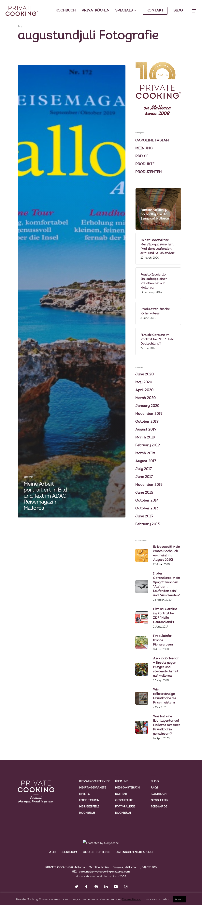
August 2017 (145, 461)
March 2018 (145, 453)
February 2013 (147, 524)
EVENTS (84, 794)
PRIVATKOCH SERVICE (94, 781)
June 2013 (144, 516)
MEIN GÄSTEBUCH (127, 787)
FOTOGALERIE (125, 806)
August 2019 (145, 429)
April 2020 (144, 390)
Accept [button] (179, 899)
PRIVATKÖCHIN (95, 10)
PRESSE (28, 477)
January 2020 (147, 406)
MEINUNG (144, 148)
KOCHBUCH (66, 10)
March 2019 (145, 437)
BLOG (178, 10)
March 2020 (145, 398)
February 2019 (147, 445)
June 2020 (144, 374)
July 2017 (143, 469)
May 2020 (143, 382)
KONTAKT (155, 10)
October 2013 (146, 508)
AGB (52, 852)
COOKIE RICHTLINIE (96, 852)
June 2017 (144, 477)
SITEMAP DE (159, 806)
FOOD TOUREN (89, 800)
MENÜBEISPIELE (89, 806)
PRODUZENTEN (148, 172)
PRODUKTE (144, 164)
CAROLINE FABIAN (152, 140)
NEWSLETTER (159, 800)
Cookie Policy (131, 899)
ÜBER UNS (121, 781)
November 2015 (149, 485)
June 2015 (144, 493)
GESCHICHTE (124, 800)
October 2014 (146, 500)
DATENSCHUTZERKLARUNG (134, 852)
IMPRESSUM (69, 852)
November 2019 (149, 414)
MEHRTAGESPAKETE (92, 787)
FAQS (155, 787)
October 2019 (147, 422)
